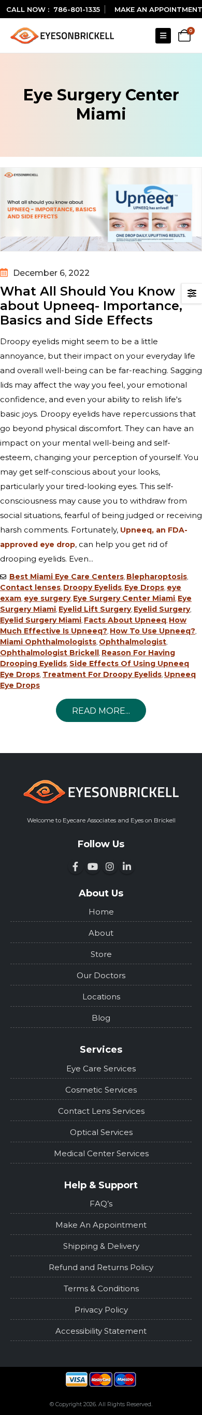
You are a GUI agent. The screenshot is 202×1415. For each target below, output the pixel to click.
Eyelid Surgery (162, 609)
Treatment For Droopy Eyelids (102, 674)
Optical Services (101, 1132)
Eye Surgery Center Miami (124, 598)
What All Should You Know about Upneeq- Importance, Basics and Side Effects (91, 306)
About (101, 933)
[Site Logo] (62, 35)
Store (101, 954)
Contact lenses (30, 587)
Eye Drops (144, 587)
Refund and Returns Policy (101, 1267)
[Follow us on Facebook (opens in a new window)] (75, 866)
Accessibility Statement (101, 1331)
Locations (101, 996)
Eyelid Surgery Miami (40, 620)
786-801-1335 (76, 9)
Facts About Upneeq (125, 620)
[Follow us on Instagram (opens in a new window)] (110, 866)
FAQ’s (101, 1203)
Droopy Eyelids (92, 587)
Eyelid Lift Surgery (95, 609)
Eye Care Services (101, 1068)
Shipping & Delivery (101, 1246)
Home (101, 912)
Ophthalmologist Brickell (49, 652)
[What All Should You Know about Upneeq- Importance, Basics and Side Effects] (101, 209)
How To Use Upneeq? (152, 631)
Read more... (101, 711)
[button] (163, 35)
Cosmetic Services (101, 1090)
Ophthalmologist (132, 641)
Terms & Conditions (101, 1288)
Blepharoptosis (156, 576)
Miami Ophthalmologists (48, 641)
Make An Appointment (101, 1225)
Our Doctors (101, 975)
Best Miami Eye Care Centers (66, 576)
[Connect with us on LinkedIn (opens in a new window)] (127, 866)
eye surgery (47, 598)
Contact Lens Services (101, 1111)
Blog (101, 1018)
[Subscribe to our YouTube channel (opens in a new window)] (92, 866)
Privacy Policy (101, 1310)
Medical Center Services (101, 1153)
